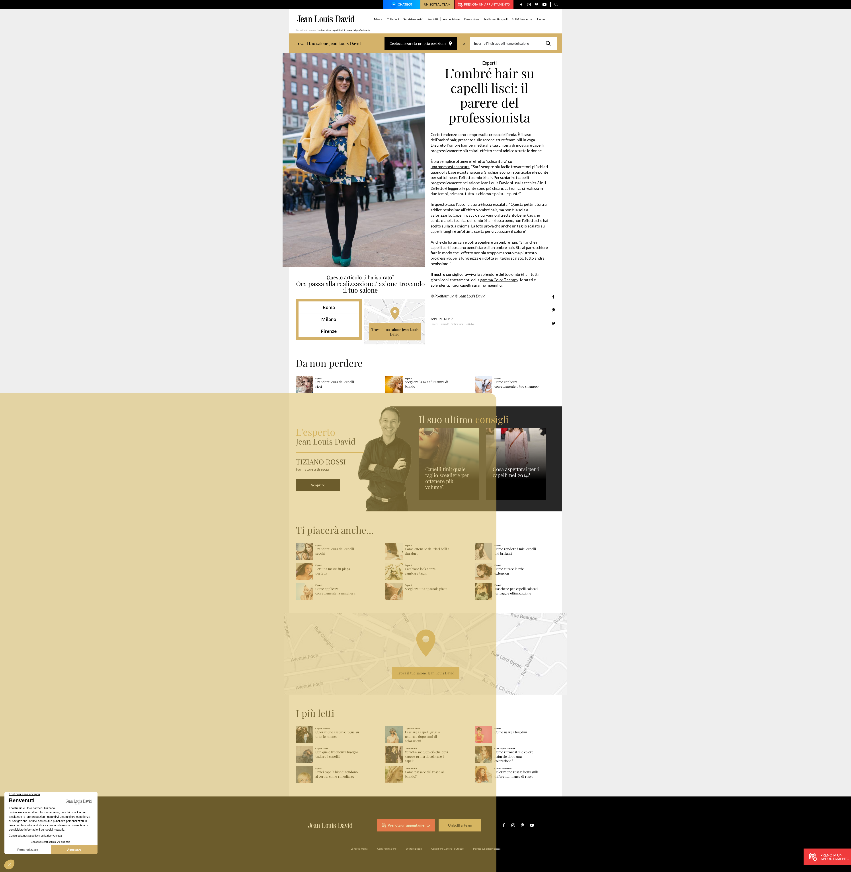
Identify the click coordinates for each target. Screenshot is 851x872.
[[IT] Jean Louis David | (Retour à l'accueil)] (326, 19)
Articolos (310, 30)
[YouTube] (544, 4)
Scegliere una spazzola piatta (426, 589)
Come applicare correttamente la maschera (335, 591)
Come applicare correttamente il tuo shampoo (516, 384)
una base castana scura (450, 166)
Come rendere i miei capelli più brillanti (515, 551)
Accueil (299, 30)
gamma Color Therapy (499, 279)
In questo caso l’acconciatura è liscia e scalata (469, 204)
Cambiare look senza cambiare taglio (420, 571)
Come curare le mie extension (509, 571)
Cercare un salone (386, 848)
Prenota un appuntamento (487, 4)
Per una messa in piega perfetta (332, 571)
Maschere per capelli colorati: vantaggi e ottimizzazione (516, 591)
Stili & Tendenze (522, 19)
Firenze (329, 331)
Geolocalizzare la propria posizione (418, 43)
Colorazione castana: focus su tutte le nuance (337, 734)
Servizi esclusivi (413, 19)
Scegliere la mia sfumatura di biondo (426, 384)
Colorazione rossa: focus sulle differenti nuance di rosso (516, 774)
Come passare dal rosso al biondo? (424, 774)
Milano (328, 319)
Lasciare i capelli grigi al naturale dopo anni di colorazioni (423, 736)
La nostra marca (359, 848)
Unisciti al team (437, 4)
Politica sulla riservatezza (487, 848)
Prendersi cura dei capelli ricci (334, 384)
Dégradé (444, 323)
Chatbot (405, 4)
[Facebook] (521, 4)
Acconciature (451, 19)
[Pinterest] (537, 4)
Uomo (541, 19)
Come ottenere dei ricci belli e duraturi (427, 551)
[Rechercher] (549, 43)
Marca (378, 19)
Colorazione (471, 19)
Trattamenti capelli (495, 19)
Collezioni (393, 19)
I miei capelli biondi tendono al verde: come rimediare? (336, 774)
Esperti (434, 323)
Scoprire (318, 485)
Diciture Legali (414, 848)
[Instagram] (529, 4)
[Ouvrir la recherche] (556, 4)
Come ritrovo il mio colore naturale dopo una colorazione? (513, 756)
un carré (460, 242)
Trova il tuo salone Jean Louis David (394, 332)
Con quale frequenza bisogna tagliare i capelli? (336, 754)
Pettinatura (457, 323)
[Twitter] (553, 323)
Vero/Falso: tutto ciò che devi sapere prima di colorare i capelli (426, 756)
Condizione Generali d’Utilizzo (447, 848)
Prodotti (432, 19)
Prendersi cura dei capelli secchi (334, 551)
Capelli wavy (463, 215)
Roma (329, 307)
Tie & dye (469, 323)
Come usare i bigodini (510, 732)
